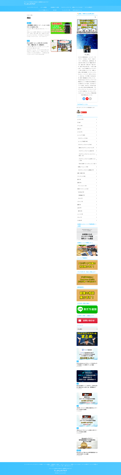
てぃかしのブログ (29, 4)
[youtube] (87, 98)
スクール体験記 (43, 7)
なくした (45, 46)
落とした (41, 46)
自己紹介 (55, 10)
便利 (41, 28)
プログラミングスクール (66, 7)
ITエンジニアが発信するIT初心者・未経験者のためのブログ (60, 468)
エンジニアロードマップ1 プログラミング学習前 (32, 8)
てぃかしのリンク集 (66, 10)
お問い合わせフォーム (77, 10)
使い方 (36, 48)
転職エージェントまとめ (77, 7)
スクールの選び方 (88, 7)
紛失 (38, 48)
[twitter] (83, 98)
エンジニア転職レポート (44, 10)
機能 (37, 28)
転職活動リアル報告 (55, 7)
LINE (43, 28)
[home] (90, 98)
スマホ (38, 46)
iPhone (35, 46)
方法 (34, 28)
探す (31, 48)
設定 (39, 28)
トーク (45, 28)
